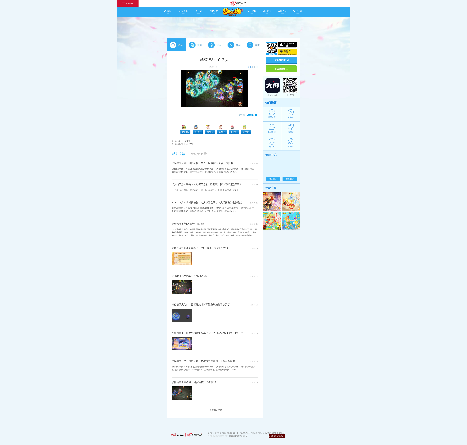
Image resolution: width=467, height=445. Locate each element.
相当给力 (197, 132)
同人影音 (267, 11)
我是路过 (222, 132)
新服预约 (274, 179)
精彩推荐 (178, 154)
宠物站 (290, 132)
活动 (233, 44)
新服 (252, 44)
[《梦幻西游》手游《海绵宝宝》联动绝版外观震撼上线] (291, 221)
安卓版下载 (287, 51)
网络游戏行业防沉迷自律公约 (238, 436)
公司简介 (211, 433)
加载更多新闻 (216, 410)
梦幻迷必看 (199, 154)
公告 (214, 44)
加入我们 (268, 433)
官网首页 (168, 11)
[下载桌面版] (281, 68)
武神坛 (290, 146)
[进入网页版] (281, 60)
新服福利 (291, 179)
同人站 (272, 147)
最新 (176, 44)
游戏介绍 (214, 11)
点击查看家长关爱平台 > (277, 436)
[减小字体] (253, 67)
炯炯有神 (234, 132)
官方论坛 (297, 11)
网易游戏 (254, 433)
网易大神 (282, 433)
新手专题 (272, 117)
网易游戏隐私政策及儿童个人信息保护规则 (236, 433)
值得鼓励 (209, 132)
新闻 (195, 44)
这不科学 (246, 132)
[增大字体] (257, 67)
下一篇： (183, 144)
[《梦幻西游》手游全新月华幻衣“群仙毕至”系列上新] (291, 201)
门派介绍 (272, 132)
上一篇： (181, 141)
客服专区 (282, 11)
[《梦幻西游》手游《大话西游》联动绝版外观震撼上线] (272, 201)
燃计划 (198, 11)
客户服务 (218, 433)
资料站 (290, 117)
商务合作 (261, 433)
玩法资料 (251, 11)
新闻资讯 (183, 11)
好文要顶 (185, 132)
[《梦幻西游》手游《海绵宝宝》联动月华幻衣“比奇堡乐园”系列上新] (272, 221)
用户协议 (275, 433)
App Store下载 (287, 45)
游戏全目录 (129, 3)
